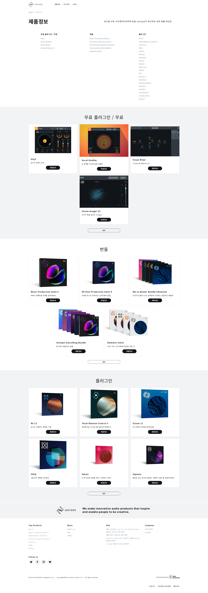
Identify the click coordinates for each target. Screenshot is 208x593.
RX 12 (141, 38)
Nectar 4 (142, 76)
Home (31, 12)
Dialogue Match (145, 83)
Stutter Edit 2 (144, 95)
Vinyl (42, 38)
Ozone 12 (142, 45)
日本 (177, 586)
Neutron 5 (143, 67)
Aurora (141, 61)
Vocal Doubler (46, 41)
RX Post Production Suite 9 (100, 41)
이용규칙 (152, 586)
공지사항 (66, 4)
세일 (68, 532)
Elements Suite (96, 51)
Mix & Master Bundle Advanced (102, 45)
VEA (140, 73)
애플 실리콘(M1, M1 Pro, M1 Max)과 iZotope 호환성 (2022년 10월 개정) (122, 530)
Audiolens (143, 80)
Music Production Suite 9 (100, 38)
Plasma (141, 64)
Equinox (142, 54)
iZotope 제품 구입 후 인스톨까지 (117, 544)
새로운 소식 (71, 529)
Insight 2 (142, 89)
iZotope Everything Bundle (100, 48)
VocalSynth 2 (144, 92)
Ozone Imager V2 (47, 48)
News (70, 525)
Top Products (35, 525)
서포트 (75, 4)
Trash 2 (142, 99)
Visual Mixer (45, 45)
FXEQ (141, 48)
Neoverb (142, 86)
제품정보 (57, 4)
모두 (104, 230)
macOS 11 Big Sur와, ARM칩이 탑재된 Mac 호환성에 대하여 (123, 539)
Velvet (141, 51)
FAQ (108, 525)
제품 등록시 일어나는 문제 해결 (116, 535)
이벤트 (69, 536)
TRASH (141, 70)
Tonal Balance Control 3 (148, 41)
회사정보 (148, 532)
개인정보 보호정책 (164, 586)
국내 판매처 (149, 529)
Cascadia (142, 57)
